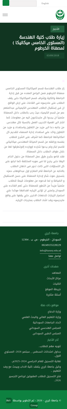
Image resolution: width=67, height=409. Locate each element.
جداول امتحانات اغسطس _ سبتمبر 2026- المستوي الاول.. (32, 353)
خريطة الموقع (53, 289)
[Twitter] (37, 394)
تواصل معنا (54, 256)
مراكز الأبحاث (54, 278)
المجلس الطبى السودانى (47, 333)
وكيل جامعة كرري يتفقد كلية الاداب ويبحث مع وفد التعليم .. (32, 368)
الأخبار (56, 29)
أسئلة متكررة (53, 294)
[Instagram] (21, 394)
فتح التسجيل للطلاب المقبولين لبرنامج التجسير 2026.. (35, 378)
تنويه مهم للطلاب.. (50, 346)
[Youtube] (29, 394)
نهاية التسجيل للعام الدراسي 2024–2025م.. (36, 361)
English (45, 3)
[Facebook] (45, 394)
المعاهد (56, 272)
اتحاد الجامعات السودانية (47, 322)
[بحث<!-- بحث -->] (6, 3)
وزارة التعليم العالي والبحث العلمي (41, 317)
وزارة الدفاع (54, 311)
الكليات (57, 283)
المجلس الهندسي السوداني (45, 328)
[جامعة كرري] (60, 15)
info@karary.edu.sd (50, 250)
